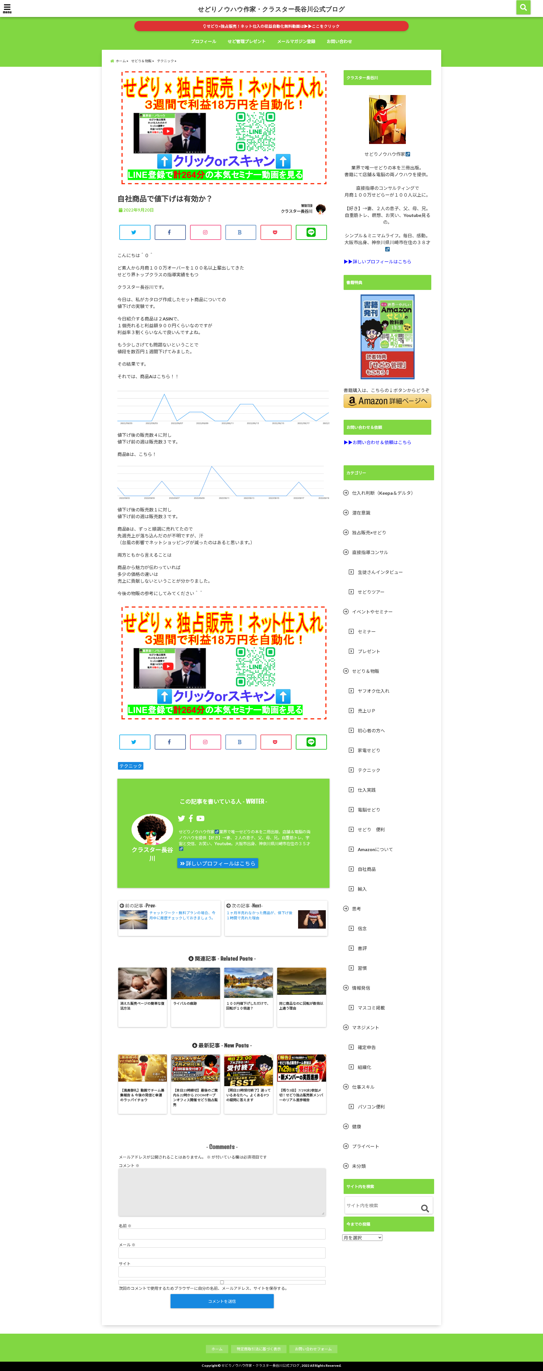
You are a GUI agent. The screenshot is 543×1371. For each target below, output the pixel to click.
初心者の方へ (371, 730)
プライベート (365, 1146)
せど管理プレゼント (247, 41)
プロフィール (203, 41)
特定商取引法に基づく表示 (259, 1349)
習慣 (362, 968)
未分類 (359, 1166)
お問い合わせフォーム (313, 1349)
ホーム (217, 1349)
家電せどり (369, 750)
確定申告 (367, 1047)
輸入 (362, 889)
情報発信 (361, 988)
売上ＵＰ (367, 710)
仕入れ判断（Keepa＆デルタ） (383, 493)
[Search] (425, 1208)
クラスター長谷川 (297, 211)
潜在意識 (361, 512)
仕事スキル (363, 1087)
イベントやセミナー (372, 611)
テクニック (130, 766)
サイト (125, 1263)
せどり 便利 (371, 829)
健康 (356, 1126)
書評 (362, 948)
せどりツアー (371, 592)
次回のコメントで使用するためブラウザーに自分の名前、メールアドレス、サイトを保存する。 (204, 1288)
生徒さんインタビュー (380, 572)
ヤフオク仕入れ (373, 691)
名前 (125, 1225)
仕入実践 (367, 790)
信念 (362, 928)
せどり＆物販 (365, 671)
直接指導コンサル (370, 552)
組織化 (364, 1067)
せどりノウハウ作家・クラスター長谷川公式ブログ (271, 9)
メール (127, 1244)
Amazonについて (375, 849)
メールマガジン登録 (296, 41)
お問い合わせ (339, 41)
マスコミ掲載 (371, 1007)
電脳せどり (369, 809)
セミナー (367, 631)
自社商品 (367, 869)
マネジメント (365, 1027)
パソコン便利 (371, 1106)
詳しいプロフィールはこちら (220, 863)
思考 (356, 908)
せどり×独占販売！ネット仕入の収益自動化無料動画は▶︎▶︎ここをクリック (273, 26)
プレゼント (369, 651)
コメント (129, 1165)
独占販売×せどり (369, 532)
